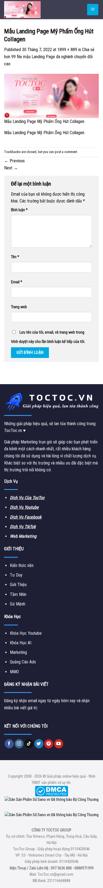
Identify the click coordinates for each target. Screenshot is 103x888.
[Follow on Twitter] (38, 743)
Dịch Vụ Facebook (25, 517)
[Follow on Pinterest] (48, 743)
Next (11, 167)
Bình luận (19, 210)
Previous (14, 160)
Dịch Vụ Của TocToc (27, 497)
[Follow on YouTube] (58, 743)
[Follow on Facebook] (9, 743)
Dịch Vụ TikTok (23, 526)
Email (16, 282)
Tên (15, 257)
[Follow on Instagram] (19, 743)
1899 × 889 (67, 49)
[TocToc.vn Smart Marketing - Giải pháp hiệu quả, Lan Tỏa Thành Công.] (37, 9)
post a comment (66, 152)
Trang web (19, 307)
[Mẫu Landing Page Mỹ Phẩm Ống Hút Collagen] (51, 95)
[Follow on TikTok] (29, 743)
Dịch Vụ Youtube (24, 507)
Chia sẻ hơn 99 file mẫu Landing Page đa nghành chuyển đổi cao (49, 56)
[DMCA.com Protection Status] (51, 791)
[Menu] (92, 10)
